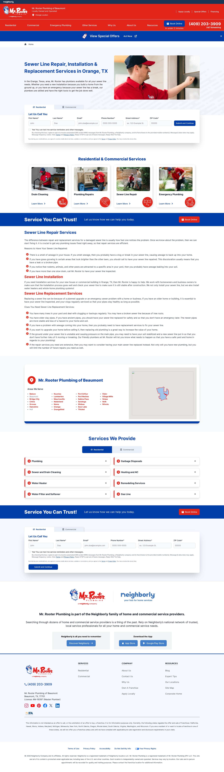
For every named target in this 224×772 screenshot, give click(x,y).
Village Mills (107, 396)
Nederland (58, 401)
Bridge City (34, 399)
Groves (33, 404)
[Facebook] (45, 706)
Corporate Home (173, 693)
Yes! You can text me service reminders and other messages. (57, 130)
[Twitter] (51, 706)
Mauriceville (59, 399)
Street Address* (133, 118)
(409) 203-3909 (39, 684)
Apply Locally (128, 693)
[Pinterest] (39, 706)
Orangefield (59, 409)
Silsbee (81, 404)
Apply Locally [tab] (184, 11)
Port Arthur (83, 394)
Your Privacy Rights (147, 748)
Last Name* (58, 118)
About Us (126, 670)
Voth (104, 401)
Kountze (57, 394)
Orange (57, 407)
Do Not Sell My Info (122, 748)
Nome (56, 404)
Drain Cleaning (40, 194)
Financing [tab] (215, 11)
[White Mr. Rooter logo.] (15, 11)
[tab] (60, 25)
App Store (130, 643)
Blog (167, 670)
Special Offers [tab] (200, 11)
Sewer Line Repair (127, 194)
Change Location (42, 15)
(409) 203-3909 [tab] (205, 23)
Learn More (37, 204)
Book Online (191, 219)
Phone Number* (108, 118)
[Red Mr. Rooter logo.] (87, 596)
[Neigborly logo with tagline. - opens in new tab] (138, 596)
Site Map (169, 688)
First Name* (34, 118)
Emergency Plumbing (171, 194)
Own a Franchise (130, 688)
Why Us (125, 682)
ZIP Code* (154, 118)
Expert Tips (171, 676)
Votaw (105, 399)
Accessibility (104, 748)
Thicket (81, 409)
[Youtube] (33, 706)
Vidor (104, 394)
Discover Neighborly (79, 643)
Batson (33, 394)
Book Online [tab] (176, 23)
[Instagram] (26, 706)
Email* (79, 118)
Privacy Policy (69, 135)
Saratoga (82, 401)
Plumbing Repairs (84, 194)
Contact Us (127, 676)
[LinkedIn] (57, 706)
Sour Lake (82, 407)
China (32, 401)
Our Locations (172, 682)
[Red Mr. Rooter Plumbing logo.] (46, 671)
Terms (58, 135)
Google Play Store (155, 643)
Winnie (105, 404)
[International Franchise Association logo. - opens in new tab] (29, 713)
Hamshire (34, 407)
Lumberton (59, 396)
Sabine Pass (83, 399)
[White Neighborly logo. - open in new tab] (8, 2)
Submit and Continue (185, 123)
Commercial (70, 107)
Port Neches (83, 396)
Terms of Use (73, 748)
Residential (41, 107)
